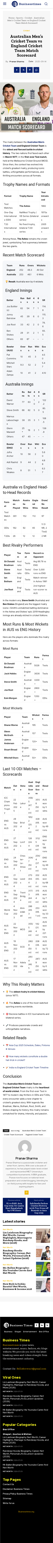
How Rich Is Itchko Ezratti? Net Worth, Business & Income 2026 (17, 1286)
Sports (19, 18)
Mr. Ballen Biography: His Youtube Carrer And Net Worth (17, 1270)
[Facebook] (17, 70)
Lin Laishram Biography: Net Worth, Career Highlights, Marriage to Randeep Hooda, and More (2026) (18, 1237)
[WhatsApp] (36, 70)
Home (11, 18)
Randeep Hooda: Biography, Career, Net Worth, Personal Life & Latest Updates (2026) (17, 1254)
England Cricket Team (34, 1134)
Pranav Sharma (16, 61)
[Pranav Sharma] (26, 1147)
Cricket (28, 18)
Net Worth (8, 1229)
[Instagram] (27, 1193)
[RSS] (47, 1325)
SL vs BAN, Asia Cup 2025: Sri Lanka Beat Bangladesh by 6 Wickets (14, 1207)
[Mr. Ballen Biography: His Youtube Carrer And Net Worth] (43, 1269)
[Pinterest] (30, 70)
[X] (23, 70)
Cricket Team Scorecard (13, 1134)
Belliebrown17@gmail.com (31, 1368)
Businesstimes (11, 1345)
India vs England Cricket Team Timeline (28, 1067)
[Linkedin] (42, 1325)
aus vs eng (15, 1130)
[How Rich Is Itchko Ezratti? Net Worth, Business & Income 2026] (43, 1285)
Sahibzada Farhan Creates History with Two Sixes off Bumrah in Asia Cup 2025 (38, 1208)
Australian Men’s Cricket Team (34, 1130)
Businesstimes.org (26, 1511)
